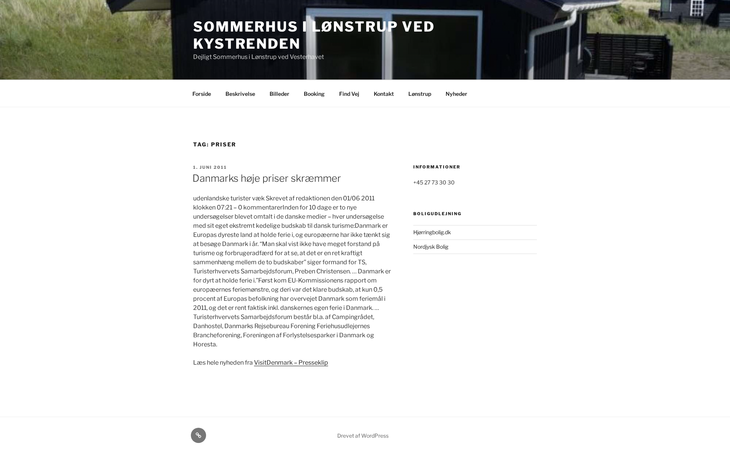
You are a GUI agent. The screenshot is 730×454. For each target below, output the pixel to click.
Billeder (279, 93)
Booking (314, 93)
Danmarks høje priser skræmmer (266, 178)
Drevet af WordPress (363, 435)
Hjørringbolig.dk (432, 232)
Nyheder (456, 93)
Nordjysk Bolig (430, 246)
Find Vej (349, 93)
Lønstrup (419, 93)
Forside (201, 93)
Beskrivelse (240, 93)
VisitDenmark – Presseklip (291, 362)
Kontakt (384, 93)
